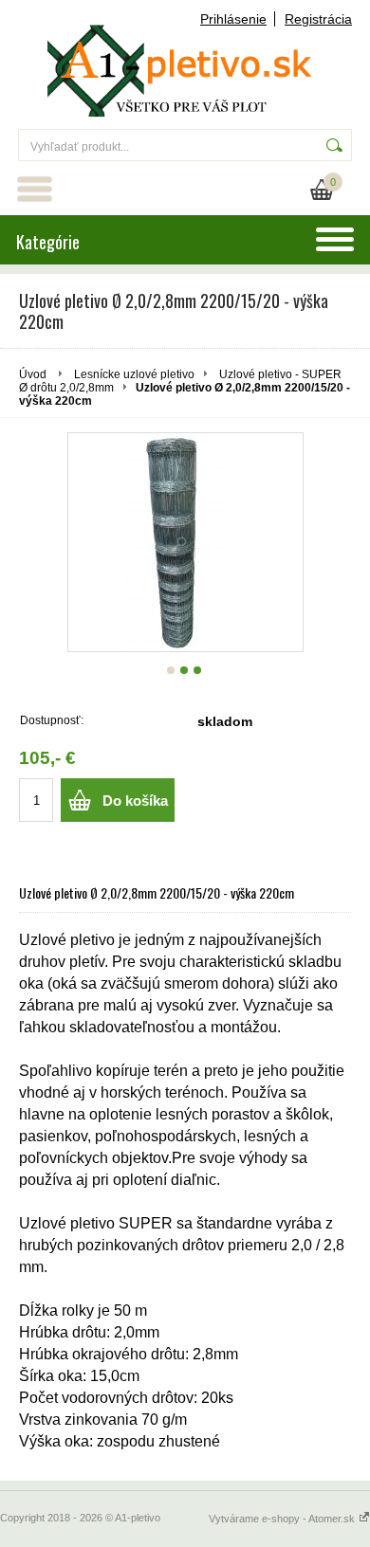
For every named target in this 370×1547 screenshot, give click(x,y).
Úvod (32, 374)
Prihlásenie (233, 19)
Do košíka (135, 800)
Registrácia (318, 19)
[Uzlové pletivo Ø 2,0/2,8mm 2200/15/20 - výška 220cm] (185, 542)
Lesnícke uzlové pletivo (134, 374)
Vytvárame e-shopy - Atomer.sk (283, 1518)
